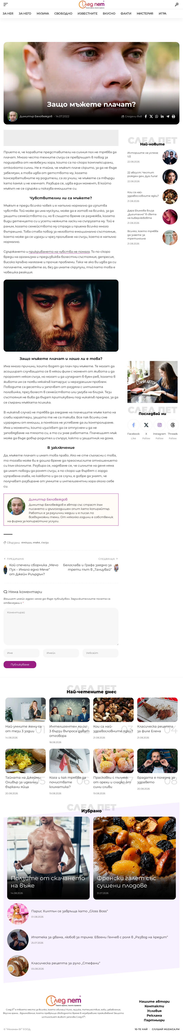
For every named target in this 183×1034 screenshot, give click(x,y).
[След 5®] (91, 4)
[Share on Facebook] (145, 116)
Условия (154, 1011)
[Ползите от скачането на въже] (48, 858)
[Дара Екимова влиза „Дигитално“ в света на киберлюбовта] (170, 217)
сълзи (45, 542)
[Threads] (173, 429)
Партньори (154, 1020)
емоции (26, 542)
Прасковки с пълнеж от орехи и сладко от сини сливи (112, 782)
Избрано (91, 811)
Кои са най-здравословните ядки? (143, 194)
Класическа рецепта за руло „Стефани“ (65, 963)
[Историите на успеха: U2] (170, 157)
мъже (36, 542)
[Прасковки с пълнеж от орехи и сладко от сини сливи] (113, 761)
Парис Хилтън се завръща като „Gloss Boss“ (69, 911)
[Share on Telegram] (167, 116)
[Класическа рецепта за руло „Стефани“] (18, 966)
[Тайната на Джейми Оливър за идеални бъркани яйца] (25, 761)
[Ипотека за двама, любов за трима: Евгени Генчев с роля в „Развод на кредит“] (18, 940)
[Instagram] (159, 429)
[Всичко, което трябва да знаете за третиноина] (170, 237)
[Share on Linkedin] (162, 116)
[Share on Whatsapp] (156, 116)
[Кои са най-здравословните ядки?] (170, 196)
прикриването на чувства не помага (59, 251)
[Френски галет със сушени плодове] (134, 858)
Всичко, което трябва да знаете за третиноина (142, 235)
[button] (7, 4)
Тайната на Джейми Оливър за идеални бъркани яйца (23, 782)
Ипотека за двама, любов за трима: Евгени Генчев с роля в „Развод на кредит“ (99, 937)
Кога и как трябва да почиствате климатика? (67, 782)
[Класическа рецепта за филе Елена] (157, 710)
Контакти (154, 1006)
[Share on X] (151, 116)
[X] (146, 429)
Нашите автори (154, 1002)
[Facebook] (133, 429)
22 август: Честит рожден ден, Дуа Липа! (142, 174)
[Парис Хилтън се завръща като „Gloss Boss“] (18, 914)
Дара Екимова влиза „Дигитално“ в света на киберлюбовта (141, 214)
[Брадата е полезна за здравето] (157, 761)
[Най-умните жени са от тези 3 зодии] (25, 710)
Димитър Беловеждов (36, 116)
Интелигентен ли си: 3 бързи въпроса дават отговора (69, 731)
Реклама (154, 1016)
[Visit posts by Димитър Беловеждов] (12, 116)
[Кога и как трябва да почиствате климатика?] (69, 761)
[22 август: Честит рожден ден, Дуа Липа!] (170, 177)
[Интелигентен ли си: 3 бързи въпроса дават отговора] (69, 710)
